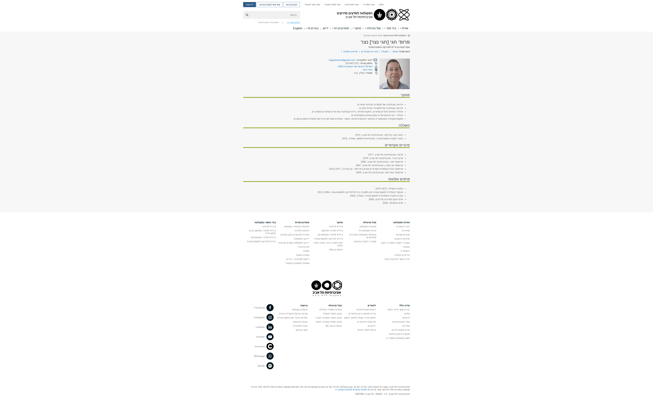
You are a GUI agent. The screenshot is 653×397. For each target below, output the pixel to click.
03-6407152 (359, 63)
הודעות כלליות (302, 230)
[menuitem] (381, 4)
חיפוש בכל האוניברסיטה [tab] (268, 22)
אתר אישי (367, 69)
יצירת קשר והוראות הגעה (397, 259)
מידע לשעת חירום (401, 330)
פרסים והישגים (402, 238)
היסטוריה (405, 251)
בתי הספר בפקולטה (265, 222)
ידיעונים (372, 325)
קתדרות (406, 230)
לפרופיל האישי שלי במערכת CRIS (355, 66)
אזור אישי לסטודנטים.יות (269, 4)
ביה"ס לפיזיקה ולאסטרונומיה (328, 238)
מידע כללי (404, 305)
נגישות (304, 305)
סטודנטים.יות (341, 28)
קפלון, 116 (363, 73)
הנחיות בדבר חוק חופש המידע (292, 317)
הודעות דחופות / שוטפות (296, 226)
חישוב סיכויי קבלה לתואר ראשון (360, 317)
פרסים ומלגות (350, 51)
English (297, 28)
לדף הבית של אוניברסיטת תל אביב (408, 35)
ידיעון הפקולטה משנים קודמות (293, 242)
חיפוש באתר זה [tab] (293, 22)
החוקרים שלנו (336, 249)
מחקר (357, 28)
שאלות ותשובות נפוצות (297, 263)
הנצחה (406, 246)
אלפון (381, 4)
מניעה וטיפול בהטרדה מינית (293, 313)
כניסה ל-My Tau (333, 325)
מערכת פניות (291, 4)
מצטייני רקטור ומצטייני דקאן (395, 242)
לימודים (372, 305)
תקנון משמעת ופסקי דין (398, 338)
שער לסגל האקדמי (332, 4)
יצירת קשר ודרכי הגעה (398, 309)
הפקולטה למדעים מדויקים (395, 35)
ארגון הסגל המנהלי (332, 313)
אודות (405, 28)
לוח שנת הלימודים (366, 321)
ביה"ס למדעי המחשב (332, 230)
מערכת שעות (302, 255)
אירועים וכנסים (402, 255)
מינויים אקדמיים (369, 51)
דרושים (406, 317)
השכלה (385, 51)
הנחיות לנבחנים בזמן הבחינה (294, 234)
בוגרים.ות (313, 28)
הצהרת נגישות (300, 321)
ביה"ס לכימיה (336, 226)
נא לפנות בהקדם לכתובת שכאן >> (352, 389)
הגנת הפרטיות (300, 325)
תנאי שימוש (302, 330)
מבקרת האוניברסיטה (399, 334)
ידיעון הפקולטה (301, 238)
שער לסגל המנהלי (312, 4)
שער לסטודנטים (352, 4)
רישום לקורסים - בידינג (297, 259)
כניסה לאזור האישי (366, 330)
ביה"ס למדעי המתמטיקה (330, 234)
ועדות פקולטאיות (367, 230)
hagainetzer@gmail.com (342, 60)
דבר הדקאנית (403, 226)
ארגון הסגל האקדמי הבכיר (328, 317)
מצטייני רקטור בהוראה (365, 241)
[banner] (326, 16)
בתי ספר (391, 28)
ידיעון (326, 28)
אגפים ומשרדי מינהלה (330, 309)
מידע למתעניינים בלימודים (362, 313)
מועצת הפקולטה (367, 226)
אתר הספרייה (369, 4)
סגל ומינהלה (374, 28)
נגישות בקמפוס (300, 309)
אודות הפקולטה (401, 222)
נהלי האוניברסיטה (401, 321)
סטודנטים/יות (302, 222)
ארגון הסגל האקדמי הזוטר (329, 321)
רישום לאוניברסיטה (366, 309)
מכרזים (406, 325)
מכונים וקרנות (403, 234)
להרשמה (249, 4)
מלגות (306, 251)
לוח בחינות (303, 246)
